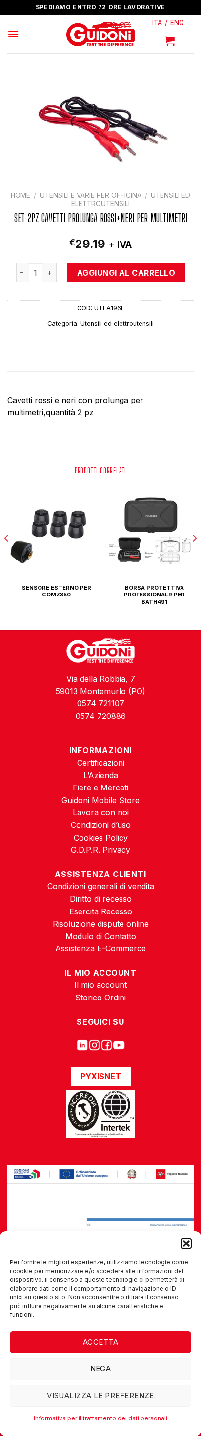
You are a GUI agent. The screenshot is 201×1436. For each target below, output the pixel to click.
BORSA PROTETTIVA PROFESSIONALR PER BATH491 (154, 594)
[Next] (194, 557)
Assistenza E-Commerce (100, 948)
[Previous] (7, 557)
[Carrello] (170, 41)
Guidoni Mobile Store (100, 800)
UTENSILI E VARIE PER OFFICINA (90, 195)
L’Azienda (100, 775)
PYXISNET (100, 1076)
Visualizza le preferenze (100, 1395)
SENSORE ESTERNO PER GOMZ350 (56, 591)
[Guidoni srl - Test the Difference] (100, 34)
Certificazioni (100, 763)
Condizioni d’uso (101, 825)
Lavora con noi (101, 812)
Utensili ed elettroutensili (117, 323)
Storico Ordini (100, 997)
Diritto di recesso (101, 899)
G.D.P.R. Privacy (100, 850)
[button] (186, 1243)
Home (20, 195)
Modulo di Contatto (100, 936)
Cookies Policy (101, 837)
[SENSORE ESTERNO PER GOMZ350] (51, 530)
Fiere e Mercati (100, 787)
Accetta (100, 1342)
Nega (100, 1368)
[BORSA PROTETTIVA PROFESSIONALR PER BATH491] (149, 530)
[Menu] (13, 34)
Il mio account (100, 985)
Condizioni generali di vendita (100, 886)
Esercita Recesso (100, 911)
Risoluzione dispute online (101, 923)
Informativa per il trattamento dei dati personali (100, 1418)
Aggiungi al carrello (126, 273)
